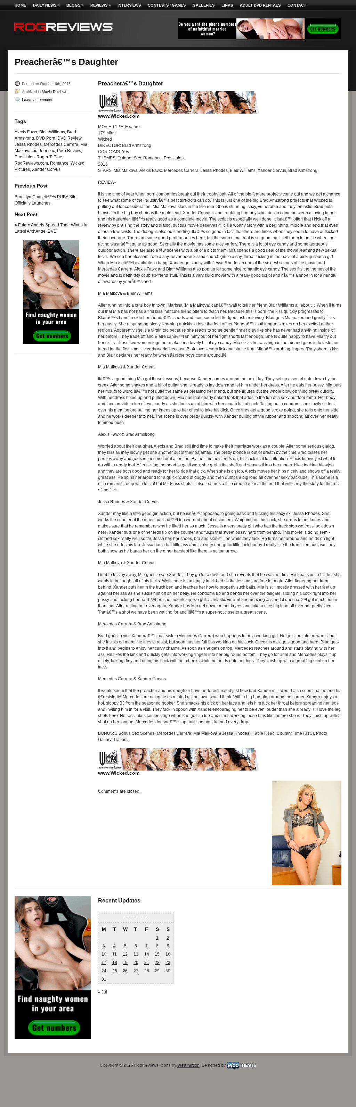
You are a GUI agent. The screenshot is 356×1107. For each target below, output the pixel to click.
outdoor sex (44, 150)
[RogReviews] (63, 36)
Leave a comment (37, 100)
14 (146, 954)
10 (104, 954)
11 (114, 954)
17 (104, 962)
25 (114, 970)
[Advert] (259, 37)
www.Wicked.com (118, 116)
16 (167, 954)
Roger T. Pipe (49, 157)
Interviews (129, 5)
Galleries (204, 5)
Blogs (74, 5)
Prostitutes (24, 157)
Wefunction (188, 1065)
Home (20, 5)
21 (146, 962)
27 (136, 970)
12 (125, 954)
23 (167, 962)
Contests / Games (167, 5)
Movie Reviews (54, 92)
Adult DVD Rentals (260, 5)
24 (104, 970)
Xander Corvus (46, 169)
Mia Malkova (126, 170)
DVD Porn (45, 138)
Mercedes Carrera (61, 144)
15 (157, 954)
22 (157, 962)
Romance (59, 163)
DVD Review (69, 138)
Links (227, 5)
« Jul (102, 992)
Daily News (46, 5)
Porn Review (69, 150)
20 (136, 962)
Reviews (100, 5)
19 (125, 962)
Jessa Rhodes (28, 144)
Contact (297, 5)
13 (136, 954)
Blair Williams (52, 132)
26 (125, 970)
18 (114, 962)
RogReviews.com (31, 163)
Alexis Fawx (26, 132)
